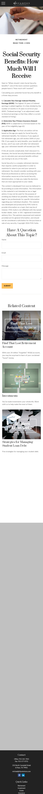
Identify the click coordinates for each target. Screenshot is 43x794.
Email (4, 253)
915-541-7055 (24, 759)
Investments (10, 396)
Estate (21, 790)
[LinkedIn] (23, 775)
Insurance (21, 793)
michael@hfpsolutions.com (21, 771)
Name (4, 240)
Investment (21, 788)
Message (5, 266)
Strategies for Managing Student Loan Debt (17, 444)
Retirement (21, 786)
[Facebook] (19, 775)
